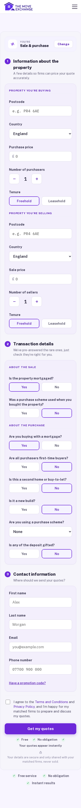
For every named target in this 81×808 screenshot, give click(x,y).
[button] (74, 6)
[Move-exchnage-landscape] (19, 6)
